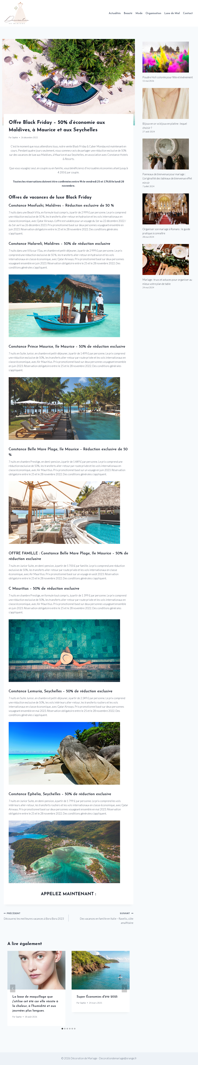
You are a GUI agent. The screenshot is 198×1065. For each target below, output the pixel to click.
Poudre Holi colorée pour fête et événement (167, 77)
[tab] (62, 1028)
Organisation (153, 13)
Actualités (115, 13)
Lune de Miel (172, 13)
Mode (139, 13)
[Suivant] (124, 988)
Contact (188, 13)
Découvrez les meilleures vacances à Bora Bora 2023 (34, 916)
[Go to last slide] (12, 988)
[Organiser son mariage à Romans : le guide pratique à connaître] (168, 208)
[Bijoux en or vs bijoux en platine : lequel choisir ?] (168, 103)
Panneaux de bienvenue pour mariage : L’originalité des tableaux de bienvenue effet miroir (167, 178)
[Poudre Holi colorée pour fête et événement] (168, 57)
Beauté (128, 13)
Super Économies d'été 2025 (97, 996)
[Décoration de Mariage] (18, 13)
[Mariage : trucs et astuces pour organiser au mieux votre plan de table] (168, 259)
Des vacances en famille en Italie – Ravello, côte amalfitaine (106, 918)
